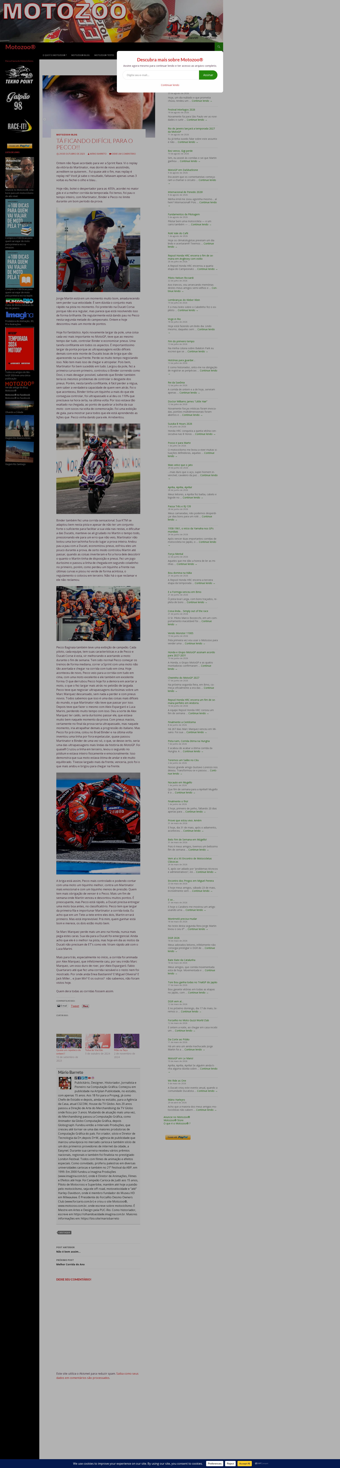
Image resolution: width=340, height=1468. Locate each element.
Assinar (208, 75)
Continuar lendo (170, 85)
